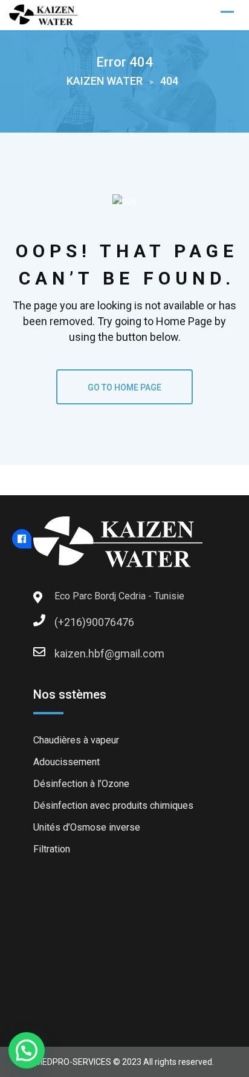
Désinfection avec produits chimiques (113, 805)
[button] (26, 1050)
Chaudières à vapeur (76, 740)
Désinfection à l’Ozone (81, 783)
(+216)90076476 (66, 622)
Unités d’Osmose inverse (86, 827)
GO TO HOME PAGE (124, 387)
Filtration (51, 849)
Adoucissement (66, 762)
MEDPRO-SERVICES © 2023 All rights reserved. (124, 1062)
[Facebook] (21, 538)
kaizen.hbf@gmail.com (66, 653)
